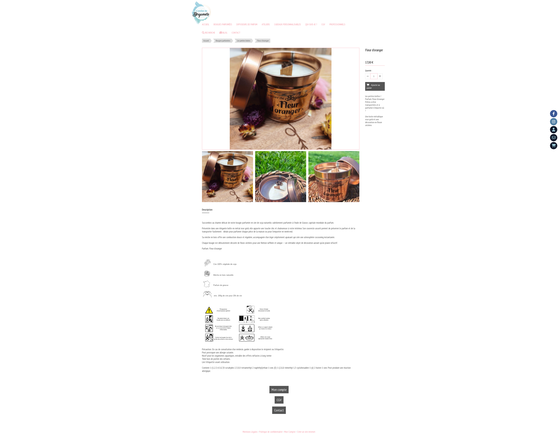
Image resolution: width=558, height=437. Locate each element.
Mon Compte (289, 431)
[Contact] (553, 137)
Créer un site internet (306, 431)
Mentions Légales (250, 431)
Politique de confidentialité (270, 431)
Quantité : (368, 70)
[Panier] (553, 145)
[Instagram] (553, 121)
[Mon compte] (553, 129)
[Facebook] (553, 113)
